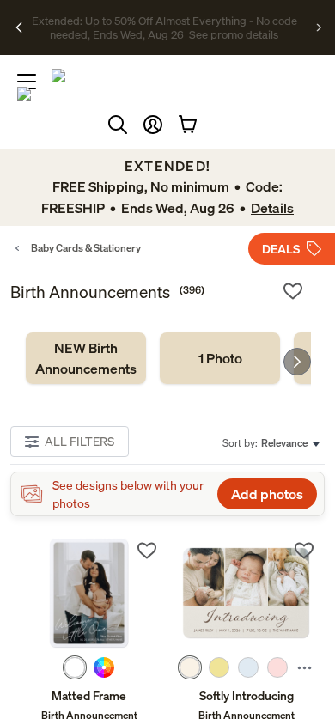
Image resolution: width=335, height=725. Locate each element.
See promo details (184, 34)
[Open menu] (26, 81)
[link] (86, 358)
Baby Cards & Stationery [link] (86, 247)
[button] (152, 124)
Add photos (267, 493)
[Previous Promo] (19, 27)
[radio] (75, 667)
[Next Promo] (319, 27)
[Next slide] (297, 361)
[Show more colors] (304, 667)
